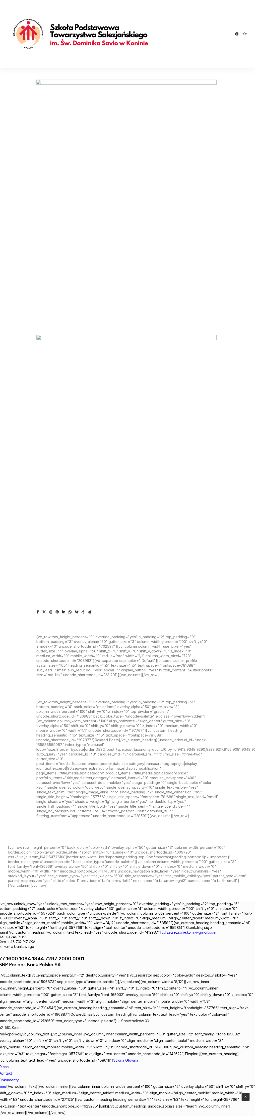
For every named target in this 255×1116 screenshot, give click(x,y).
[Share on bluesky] (76, 612)
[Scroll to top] (246, 1096)
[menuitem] (238, 34)
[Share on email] (89, 612)
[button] (238, 34)
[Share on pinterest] (57, 612)
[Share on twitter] (44, 612)
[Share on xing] (83, 612)
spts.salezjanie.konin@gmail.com (188, 932)
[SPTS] (82, 34)
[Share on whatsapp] (70, 612)
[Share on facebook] (38, 612)
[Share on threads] (51, 612)
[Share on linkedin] (63, 612)
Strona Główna (125, 1060)
